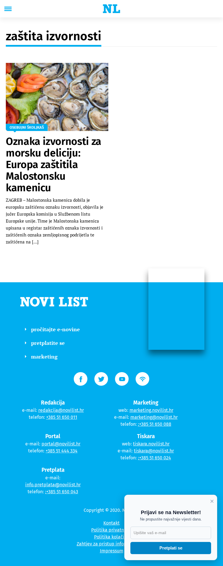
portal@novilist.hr (61, 444)
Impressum (111, 551)
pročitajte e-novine (55, 329)
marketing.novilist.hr (151, 410)
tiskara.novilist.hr (151, 444)
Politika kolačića (111, 537)
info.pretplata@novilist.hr (53, 484)
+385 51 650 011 (61, 417)
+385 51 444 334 (62, 451)
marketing (44, 356)
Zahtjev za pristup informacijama (111, 544)
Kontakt (111, 523)
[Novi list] (111, 8)
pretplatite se (48, 342)
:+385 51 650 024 (154, 458)
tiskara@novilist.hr (154, 451)
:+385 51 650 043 (61, 491)
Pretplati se (170, 547)
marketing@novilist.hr (154, 417)
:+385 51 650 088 (154, 424)
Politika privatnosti (111, 530)
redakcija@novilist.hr (61, 410)
